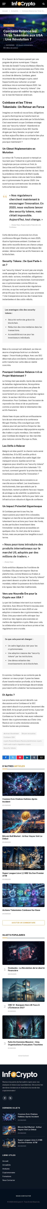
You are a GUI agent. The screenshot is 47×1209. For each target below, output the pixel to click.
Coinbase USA (9, 737)
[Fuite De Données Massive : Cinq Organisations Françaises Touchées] (23, 1027)
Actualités (8, 25)
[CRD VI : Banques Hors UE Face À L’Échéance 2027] (23, 990)
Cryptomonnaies (8, 1173)
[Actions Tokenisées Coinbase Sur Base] (23, 895)
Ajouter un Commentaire (23, 923)
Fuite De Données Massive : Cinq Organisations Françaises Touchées (25, 1043)
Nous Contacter (8, 1180)
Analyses (6, 1169)
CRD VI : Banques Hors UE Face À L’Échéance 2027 (24, 1006)
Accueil (5, 1161)
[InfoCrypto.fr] (23, 3)
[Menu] (4, 4)
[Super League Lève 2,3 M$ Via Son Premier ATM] (23, 858)
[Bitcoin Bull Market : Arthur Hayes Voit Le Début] (23, 821)
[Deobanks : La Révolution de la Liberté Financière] (23, 953)
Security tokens (10, 748)
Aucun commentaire (26, 45)
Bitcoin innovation (28, 733)
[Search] (43, 4)
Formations (6, 1176)
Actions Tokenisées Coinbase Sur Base (21, 910)
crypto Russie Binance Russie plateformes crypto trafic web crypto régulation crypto (23, 742)
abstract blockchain (11, 733)
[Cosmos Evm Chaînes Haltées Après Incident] (23, 784)
